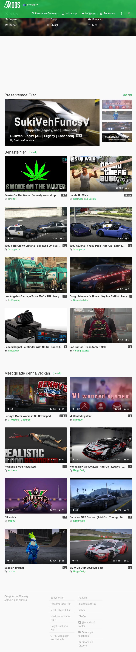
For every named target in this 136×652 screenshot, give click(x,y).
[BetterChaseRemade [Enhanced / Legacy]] (117, 126)
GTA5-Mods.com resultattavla (59, 637)
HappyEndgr (79, 470)
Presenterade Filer (60, 603)
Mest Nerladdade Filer (60, 617)
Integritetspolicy (87, 603)
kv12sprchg (14, 300)
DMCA (82, 616)
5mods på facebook (85, 633)
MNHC (11, 520)
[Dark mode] (121, 13)
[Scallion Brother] (117, 115)
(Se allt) (127, 95)
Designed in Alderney (16, 596)
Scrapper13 (14, 249)
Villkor (81, 610)
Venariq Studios (81, 350)
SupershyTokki (80, 300)
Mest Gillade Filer (60, 610)
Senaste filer (57, 597)
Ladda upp (70, 13)
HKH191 (12, 198)
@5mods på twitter (86, 624)
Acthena (12, 470)
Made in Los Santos (15, 600)
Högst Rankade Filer (59, 627)
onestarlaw (13, 350)
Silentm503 (79, 520)
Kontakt (82, 597)
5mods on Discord (85, 643)
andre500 (78, 419)
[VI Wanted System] (117, 104)
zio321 (11, 571)
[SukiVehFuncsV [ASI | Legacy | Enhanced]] (117, 137)
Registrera (109, 13)
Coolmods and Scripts (84, 198)
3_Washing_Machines (19, 419)
